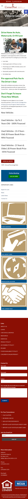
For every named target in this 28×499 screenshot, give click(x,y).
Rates (2, 192)
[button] (26, 12)
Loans (6, 22)
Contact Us (4, 198)
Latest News (4, 195)
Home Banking (6, 227)
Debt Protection (20, 104)
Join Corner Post (7, 308)
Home (1, 22)
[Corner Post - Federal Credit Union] (15, 6)
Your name (3, 365)
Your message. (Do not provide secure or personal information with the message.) (13, 386)
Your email (3, 372)
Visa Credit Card (7, 254)
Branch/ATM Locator (8, 281)
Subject (2, 379)
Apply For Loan (5, 189)
